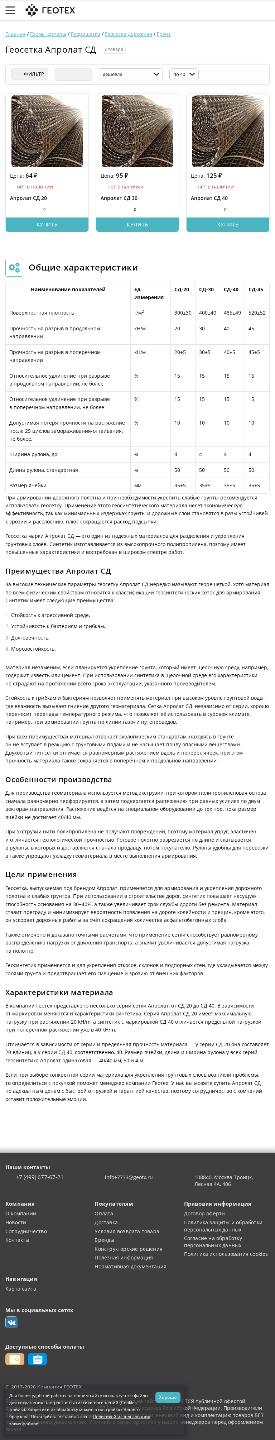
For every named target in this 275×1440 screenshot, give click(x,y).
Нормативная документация (131, 1266)
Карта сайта (20, 1288)
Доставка (106, 1222)
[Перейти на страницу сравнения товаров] (231, 10)
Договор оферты (205, 1213)
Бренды (104, 1239)
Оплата (104, 1213)
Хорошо (168, 1397)
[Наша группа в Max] (11, 1322)
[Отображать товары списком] (73, 74)
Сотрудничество (26, 1231)
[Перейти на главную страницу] (49, 9)
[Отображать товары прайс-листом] (86, 74)
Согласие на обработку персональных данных (213, 1242)
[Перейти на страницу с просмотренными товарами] (197, 10)
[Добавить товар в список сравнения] (14, 209)
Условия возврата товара (127, 1231)
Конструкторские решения (129, 1248)
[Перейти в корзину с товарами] (266, 10)
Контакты (17, 1239)
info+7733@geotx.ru (129, 1177)
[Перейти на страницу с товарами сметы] (213, 10)
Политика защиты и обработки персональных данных (223, 1226)
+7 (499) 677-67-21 (40, 1177)
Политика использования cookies (226, 1253)
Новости (15, 1222)
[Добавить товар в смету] (27, 209)
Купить (47, 224)
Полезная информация (124, 1257)
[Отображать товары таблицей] (60, 74)
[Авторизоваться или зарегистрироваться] (181, 10)
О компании (20, 1213)
